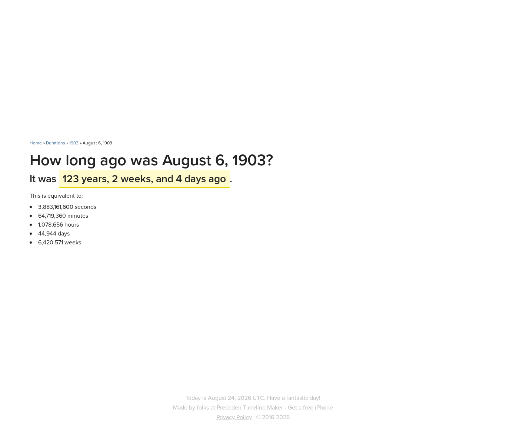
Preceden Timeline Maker (250, 407)
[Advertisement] (253, 74)
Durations (55, 143)
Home (36, 143)
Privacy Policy (234, 417)
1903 (74, 143)
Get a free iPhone (310, 407)
